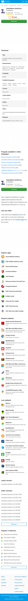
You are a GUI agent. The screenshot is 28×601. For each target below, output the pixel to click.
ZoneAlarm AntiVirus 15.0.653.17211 (11, 497)
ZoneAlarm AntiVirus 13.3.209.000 (10, 520)
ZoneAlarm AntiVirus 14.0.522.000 (10, 513)
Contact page (19, 219)
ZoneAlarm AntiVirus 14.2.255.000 (10, 507)
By (9, 12)
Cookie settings (19, 591)
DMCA (16, 588)
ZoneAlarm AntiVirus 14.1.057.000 (10, 510)
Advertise (3, 582)
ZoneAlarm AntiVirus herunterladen (11, 159)
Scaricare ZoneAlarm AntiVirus (9, 162)
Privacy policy (18, 582)
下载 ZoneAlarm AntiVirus (8, 167)
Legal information (19, 585)
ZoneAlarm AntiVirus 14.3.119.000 (10, 504)
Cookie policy (18, 579)
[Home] (1, 5)
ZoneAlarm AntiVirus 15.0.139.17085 (11, 500)
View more (14, 524)
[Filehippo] (5, 1)
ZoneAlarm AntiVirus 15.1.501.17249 (11, 494)
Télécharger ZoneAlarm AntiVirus (10, 173)
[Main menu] (26, 1)
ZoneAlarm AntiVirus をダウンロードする (12, 170)
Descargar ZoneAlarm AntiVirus (10, 165)
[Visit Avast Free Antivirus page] (14, 17)
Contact (3, 579)
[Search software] (23, 1)
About (3, 576)
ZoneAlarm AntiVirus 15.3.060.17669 (11, 484)
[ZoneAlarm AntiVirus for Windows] (3, 11)
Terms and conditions (20, 576)
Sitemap (3, 585)
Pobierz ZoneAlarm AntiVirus (9, 157)
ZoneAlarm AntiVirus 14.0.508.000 (10, 516)
